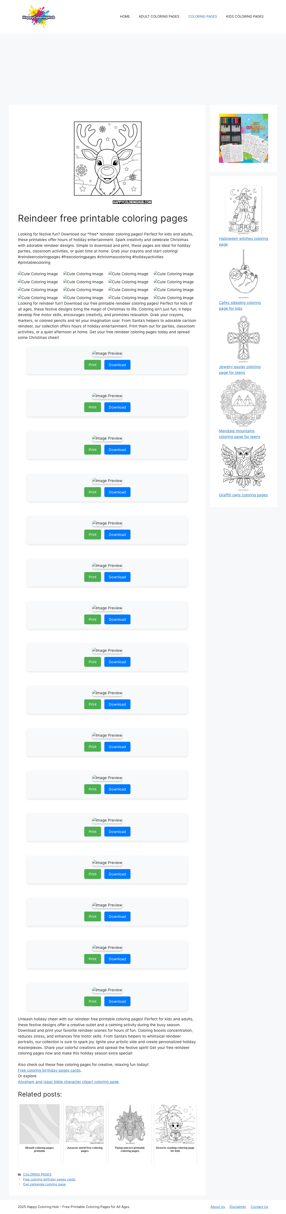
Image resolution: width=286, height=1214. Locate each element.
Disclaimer (237, 1207)
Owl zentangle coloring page (44, 1184)
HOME (125, 16)
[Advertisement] (143, 67)
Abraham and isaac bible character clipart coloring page (68, 1082)
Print (93, 365)
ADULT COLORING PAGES (159, 16)
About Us (217, 1207)
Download (117, 365)
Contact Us (259, 1207)
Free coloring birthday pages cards (49, 1070)
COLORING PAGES (202, 16)
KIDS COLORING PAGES (245, 16)
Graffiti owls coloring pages (243, 495)
